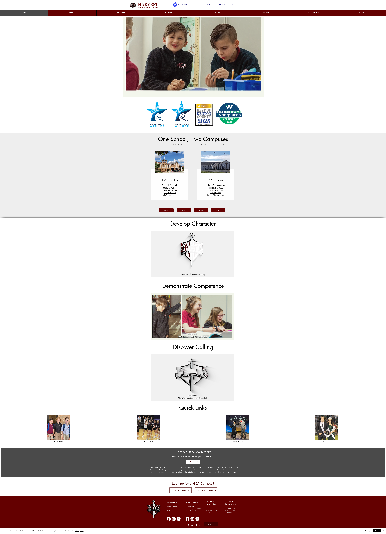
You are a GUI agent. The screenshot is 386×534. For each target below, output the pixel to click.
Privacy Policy (79, 531)
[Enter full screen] (261, 94)
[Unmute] (129, 94)
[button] (183, 5)
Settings (368, 531)
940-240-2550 (191, 511)
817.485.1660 (170, 193)
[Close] (383, 530)
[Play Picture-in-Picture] (258, 94)
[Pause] (125, 94)
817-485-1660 (172, 511)
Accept (377, 531)
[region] (169, 175)
